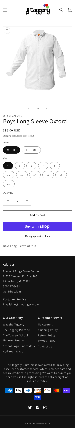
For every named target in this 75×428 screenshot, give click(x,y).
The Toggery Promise (16, 330)
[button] (5, 9)
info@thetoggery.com (25, 304)
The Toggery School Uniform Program (15, 338)
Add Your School (13, 351)
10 (8, 175)
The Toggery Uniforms (41, 423)
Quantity (8, 192)
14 (34, 175)
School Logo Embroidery (19, 346)
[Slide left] (28, 108)
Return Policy (46, 335)
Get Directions (12, 291)
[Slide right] (46, 108)
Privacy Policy (46, 341)
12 (21, 175)
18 (61, 175)
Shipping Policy (48, 330)
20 (8, 184)
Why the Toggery (13, 324)
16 (48, 175)
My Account (45, 324)
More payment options (37, 236)
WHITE (11, 150)
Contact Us (45, 346)
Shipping (7, 135)
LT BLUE (31, 150)
